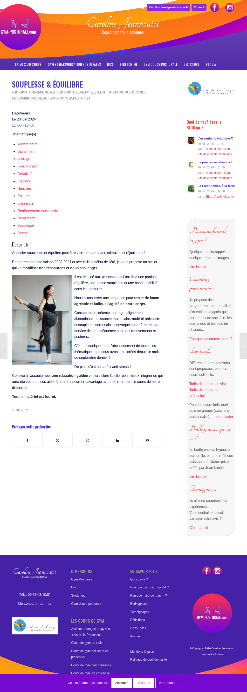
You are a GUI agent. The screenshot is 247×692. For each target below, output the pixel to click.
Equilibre (99, 92)
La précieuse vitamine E (215, 162)
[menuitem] (142, 7)
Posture (125, 92)
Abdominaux (19, 92)
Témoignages (139, 612)
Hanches (112, 92)
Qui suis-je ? (139, 579)
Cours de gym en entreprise (90, 673)
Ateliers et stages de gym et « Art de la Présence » (91, 632)
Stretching (78, 595)
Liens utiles (138, 628)
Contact (199, 7)
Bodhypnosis (139, 604)
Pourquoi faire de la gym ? (148, 595)
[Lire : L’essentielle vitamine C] (191, 140)
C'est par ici (198, 528)
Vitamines (225, 154)
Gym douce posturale (86, 604)
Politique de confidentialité (148, 659)
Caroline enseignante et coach (168, 7)
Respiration (56, 98)
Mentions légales (142, 651)
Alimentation (214, 148)
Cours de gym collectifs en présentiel (90, 654)
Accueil (135, 636)
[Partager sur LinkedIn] (118, 440)
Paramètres (167, 683)
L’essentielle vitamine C (215, 138)
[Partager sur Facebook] (27, 440)
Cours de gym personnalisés (91, 665)
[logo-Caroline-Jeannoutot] (123, 37)
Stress (85, 98)
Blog (227, 148)
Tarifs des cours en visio (208, 384)
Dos (74, 587)
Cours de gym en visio (87, 643)
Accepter (121, 683)
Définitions (137, 620)
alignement (36, 92)
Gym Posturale (81, 579)
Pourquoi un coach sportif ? (210, 339)
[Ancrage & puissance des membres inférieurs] (3, 346)
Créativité (85, 92)
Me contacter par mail (35, 603)
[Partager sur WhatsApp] (88, 440)
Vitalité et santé (208, 154)
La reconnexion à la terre (216, 186)
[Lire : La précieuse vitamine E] (191, 164)
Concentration (67, 92)
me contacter (223, 416)
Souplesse (72, 98)
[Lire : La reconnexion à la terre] (191, 188)
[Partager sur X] (58, 440)
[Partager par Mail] (148, 440)
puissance (139, 92)
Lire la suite (198, 267)
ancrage (50, 92)
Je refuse (143, 683)
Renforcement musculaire (29, 98)
